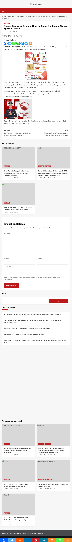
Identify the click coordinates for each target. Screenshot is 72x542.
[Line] (18, 43)
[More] (30, 43)
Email (39, 258)
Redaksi (40, 533)
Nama (6, 258)
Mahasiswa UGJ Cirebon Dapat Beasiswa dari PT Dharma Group (24, 334)
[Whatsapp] (14, 43)
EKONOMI (47, 166)
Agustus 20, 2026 (14, 524)
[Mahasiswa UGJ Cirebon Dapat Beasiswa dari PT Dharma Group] (53, 471)
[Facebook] (6, 43)
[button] (4, 10)
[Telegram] (26, 43)
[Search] (68, 10)
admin (6, 32)
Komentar (8, 233)
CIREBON (6, 23)
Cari (4, 294)
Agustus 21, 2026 (48, 488)
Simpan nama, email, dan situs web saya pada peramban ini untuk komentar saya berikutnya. (32, 278)
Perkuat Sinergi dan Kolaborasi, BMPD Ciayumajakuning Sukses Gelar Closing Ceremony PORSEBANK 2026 (53, 173)
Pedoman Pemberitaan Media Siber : (14, 533)
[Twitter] (10, 43)
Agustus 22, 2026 (14, 177)
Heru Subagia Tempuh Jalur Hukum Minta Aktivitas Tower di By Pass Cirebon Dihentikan (17, 173)
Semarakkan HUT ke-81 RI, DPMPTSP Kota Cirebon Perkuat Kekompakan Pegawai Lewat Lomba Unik (35, 341)
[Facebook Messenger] (22, 43)
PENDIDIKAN (48, 479)
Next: (56, 133)
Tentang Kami (32, 533)
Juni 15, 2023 (13, 32)
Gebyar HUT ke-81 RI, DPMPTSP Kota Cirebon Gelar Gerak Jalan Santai (27, 328)
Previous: (17, 133)
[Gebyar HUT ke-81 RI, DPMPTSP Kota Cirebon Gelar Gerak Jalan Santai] (18, 194)
